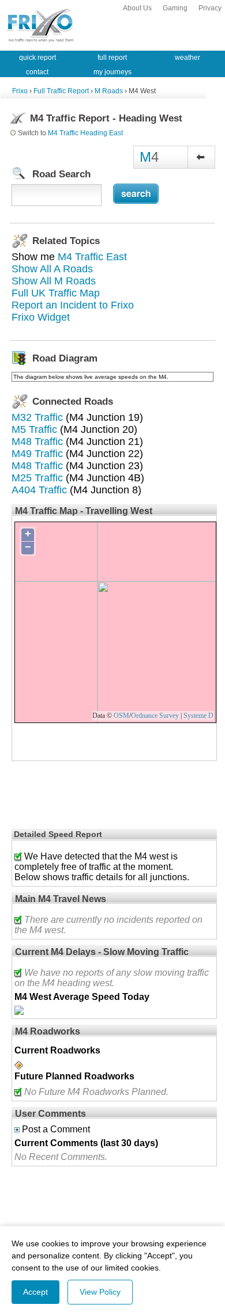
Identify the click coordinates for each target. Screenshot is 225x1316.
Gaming (175, 8)
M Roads (109, 91)
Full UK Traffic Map (56, 293)
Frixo (20, 91)
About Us (137, 8)
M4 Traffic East (92, 257)
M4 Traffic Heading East (85, 133)
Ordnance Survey (155, 716)
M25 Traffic (37, 478)
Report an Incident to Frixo (73, 305)
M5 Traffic (34, 429)
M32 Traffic (37, 417)
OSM (121, 716)
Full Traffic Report (61, 91)
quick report (37, 58)
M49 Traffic (37, 453)
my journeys (112, 72)
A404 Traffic (39, 490)
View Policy (100, 1291)
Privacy (210, 8)
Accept (35, 1291)
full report (112, 58)
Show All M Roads (54, 281)
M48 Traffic (37, 441)
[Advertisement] (69, 797)
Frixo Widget (41, 317)
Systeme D (198, 716)
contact (37, 72)
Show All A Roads (52, 269)
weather (187, 58)
